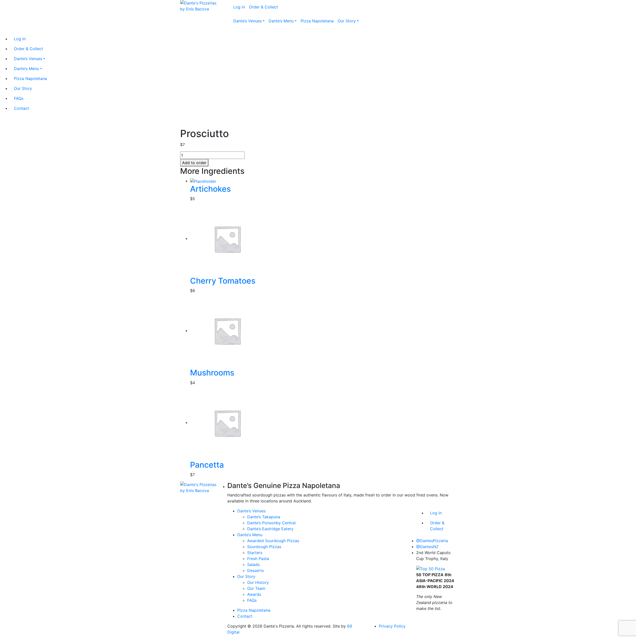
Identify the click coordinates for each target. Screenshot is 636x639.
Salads (253, 564)
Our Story (246, 576)
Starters (254, 552)
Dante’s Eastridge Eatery (270, 528)
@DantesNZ (427, 546)
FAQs (252, 600)
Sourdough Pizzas (264, 546)
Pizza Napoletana (253, 610)
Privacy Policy (392, 626)
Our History (258, 582)
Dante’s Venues (251, 510)
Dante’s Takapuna (263, 516)
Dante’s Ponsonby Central (271, 522)
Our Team (256, 588)
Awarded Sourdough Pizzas (273, 540)
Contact (244, 616)
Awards (254, 594)
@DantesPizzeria (432, 540)
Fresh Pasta (258, 558)
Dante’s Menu (249, 534)
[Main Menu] (230, 32)
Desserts (255, 570)
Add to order (194, 162)
